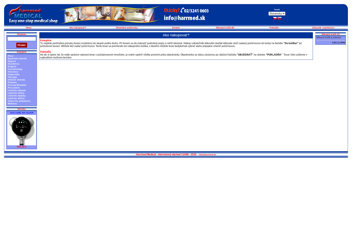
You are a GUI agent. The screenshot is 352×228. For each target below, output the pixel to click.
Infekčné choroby (16, 80)
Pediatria (12, 82)
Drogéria (12, 66)
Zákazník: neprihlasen (323, 28)
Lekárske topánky (17, 96)
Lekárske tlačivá (16, 98)
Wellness (12, 103)
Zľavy (10, 56)
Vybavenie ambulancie (19, 101)
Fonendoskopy (15, 69)
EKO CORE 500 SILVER (21, 113)
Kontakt (176, 28)
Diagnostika (14, 74)
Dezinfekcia (13, 64)
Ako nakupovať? (77, 28)
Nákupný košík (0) (225, 28)
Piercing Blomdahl (17, 85)
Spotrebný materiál (17, 58)
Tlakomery (13, 72)
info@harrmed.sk (207, 154)
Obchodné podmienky (127, 28)
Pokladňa (274, 28)
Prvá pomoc (14, 88)
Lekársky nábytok (17, 90)
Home (29, 28)
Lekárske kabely (16, 93)
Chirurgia (12, 77)
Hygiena (12, 61)
